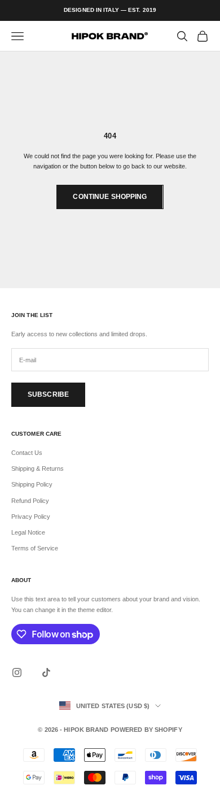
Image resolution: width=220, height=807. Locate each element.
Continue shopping (110, 197)
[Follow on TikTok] (46, 672)
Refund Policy (30, 500)
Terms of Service (34, 548)
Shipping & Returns (37, 468)
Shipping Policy (31, 484)
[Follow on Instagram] (17, 672)
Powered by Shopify (146, 729)
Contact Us (26, 452)
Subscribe (48, 394)
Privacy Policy (30, 516)
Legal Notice (28, 532)
